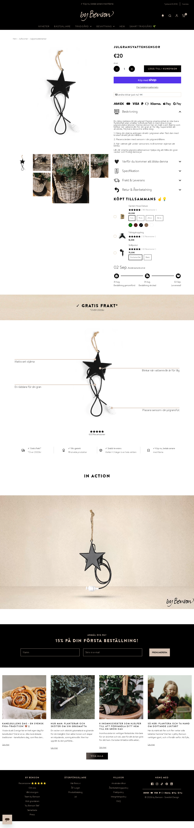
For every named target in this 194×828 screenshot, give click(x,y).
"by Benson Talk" (32, 805)
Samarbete (32, 810)
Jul (75, 796)
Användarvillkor (119, 783)
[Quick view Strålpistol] (122, 252)
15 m (140, 218)
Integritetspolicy (118, 796)
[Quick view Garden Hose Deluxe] (122, 216)
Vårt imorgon (32, 792)
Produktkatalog (75, 792)
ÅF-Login (75, 787)
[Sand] (146, 225)
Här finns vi (75, 783)
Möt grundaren (32, 801)
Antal (116, 63)
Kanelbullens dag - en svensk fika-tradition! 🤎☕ (23, 725)
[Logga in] (177, 15)
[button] (163, 15)
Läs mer (5, 744)
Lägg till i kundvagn (162, 68)
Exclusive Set (135, 257)
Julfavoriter (23, 38)
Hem (122, 26)
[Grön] (130, 225)
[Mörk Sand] (152, 225)
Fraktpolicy (118, 792)
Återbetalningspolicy (118, 787)
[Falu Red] (136, 225)
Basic (148, 257)
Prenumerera (159, 652)
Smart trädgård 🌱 (143, 26)
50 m (159, 218)
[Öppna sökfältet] (170, 15)
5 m (132, 218)
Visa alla (97, 755)
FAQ (119, 801)
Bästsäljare (62, 26)
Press (32, 814)
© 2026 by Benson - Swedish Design (162, 797)
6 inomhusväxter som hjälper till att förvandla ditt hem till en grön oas (120, 726)
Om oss (32, 787)
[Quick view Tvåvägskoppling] (122, 235)
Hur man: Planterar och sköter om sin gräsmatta (69, 725)
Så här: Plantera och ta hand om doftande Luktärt (169, 725)
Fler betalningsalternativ (147, 87)
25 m (150, 218)
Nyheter (44, 26)
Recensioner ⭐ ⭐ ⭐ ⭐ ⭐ (32, 783)
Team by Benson (32, 796)
